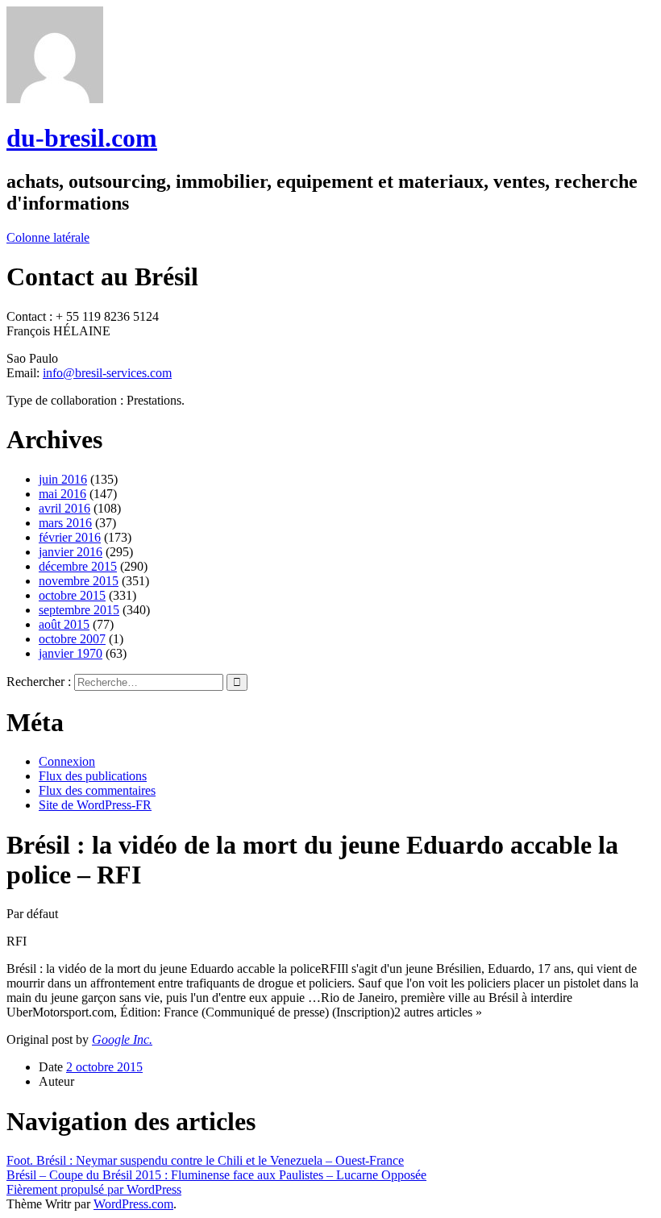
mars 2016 (65, 523)
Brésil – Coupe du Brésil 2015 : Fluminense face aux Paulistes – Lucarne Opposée (216, 1175)
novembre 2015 (78, 581)
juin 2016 (63, 479)
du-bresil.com (81, 137)
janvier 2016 (70, 552)
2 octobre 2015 (104, 1067)
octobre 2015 (72, 595)
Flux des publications (93, 776)
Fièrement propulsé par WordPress (93, 1189)
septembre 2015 (79, 610)
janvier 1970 (70, 653)
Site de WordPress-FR (95, 805)
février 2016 (70, 537)
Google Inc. (122, 1039)
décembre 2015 (78, 566)
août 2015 (64, 624)
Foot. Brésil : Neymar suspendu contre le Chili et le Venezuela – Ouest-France (205, 1160)
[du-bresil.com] (54, 99)
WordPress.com (133, 1204)
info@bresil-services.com (107, 373)
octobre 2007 (72, 639)
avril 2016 (64, 508)
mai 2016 (62, 494)
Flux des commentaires (97, 790)
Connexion (67, 761)
